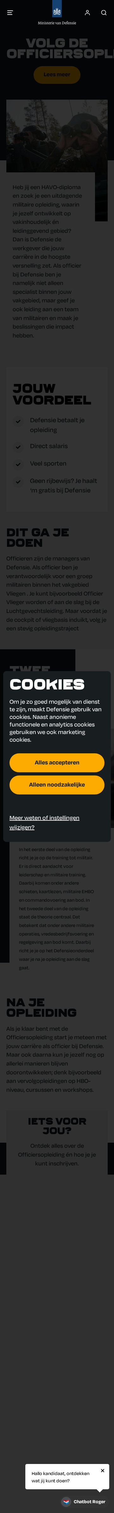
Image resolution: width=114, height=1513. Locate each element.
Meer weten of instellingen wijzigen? (44, 823)
